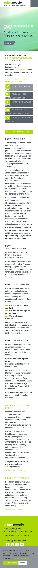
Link (13, 381)
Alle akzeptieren (11, 563)
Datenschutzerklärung (23, 558)
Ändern (22, 563)
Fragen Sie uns (21, 70)
